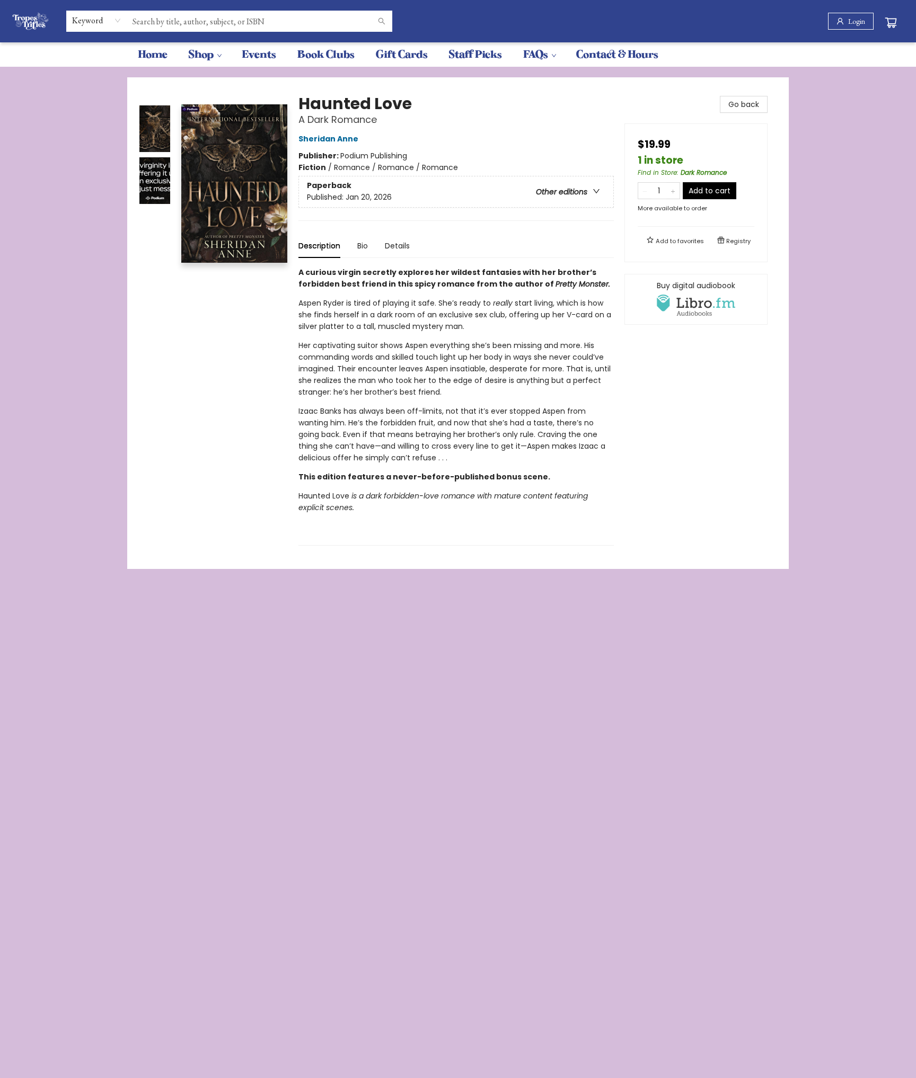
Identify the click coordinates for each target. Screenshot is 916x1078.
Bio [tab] (362, 245)
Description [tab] (319, 245)
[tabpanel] (456, 406)
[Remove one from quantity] (644, 191)
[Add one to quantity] (673, 191)
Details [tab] (397, 245)
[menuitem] (152, 54)
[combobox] (96, 21)
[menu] (458, 54)
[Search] (381, 21)
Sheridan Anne (328, 138)
